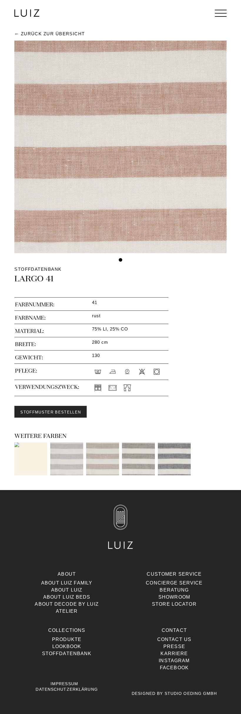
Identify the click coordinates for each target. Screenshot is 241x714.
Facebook (174, 667)
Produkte (66, 639)
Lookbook (66, 646)
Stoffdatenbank (67, 653)
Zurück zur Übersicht (53, 33)
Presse (174, 646)
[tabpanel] (120, 147)
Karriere (174, 653)
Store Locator (174, 604)
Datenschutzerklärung (67, 689)
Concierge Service (174, 582)
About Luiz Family (66, 582)
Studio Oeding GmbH (191, 693)
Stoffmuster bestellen (50, 412)
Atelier (67, 611)
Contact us (174, 639)
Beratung (174, 589)
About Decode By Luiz (66, 604)
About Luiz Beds (67, 597)
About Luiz (66, 589)
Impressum (64, 683)
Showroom (174, 597)
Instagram (174, 660)
